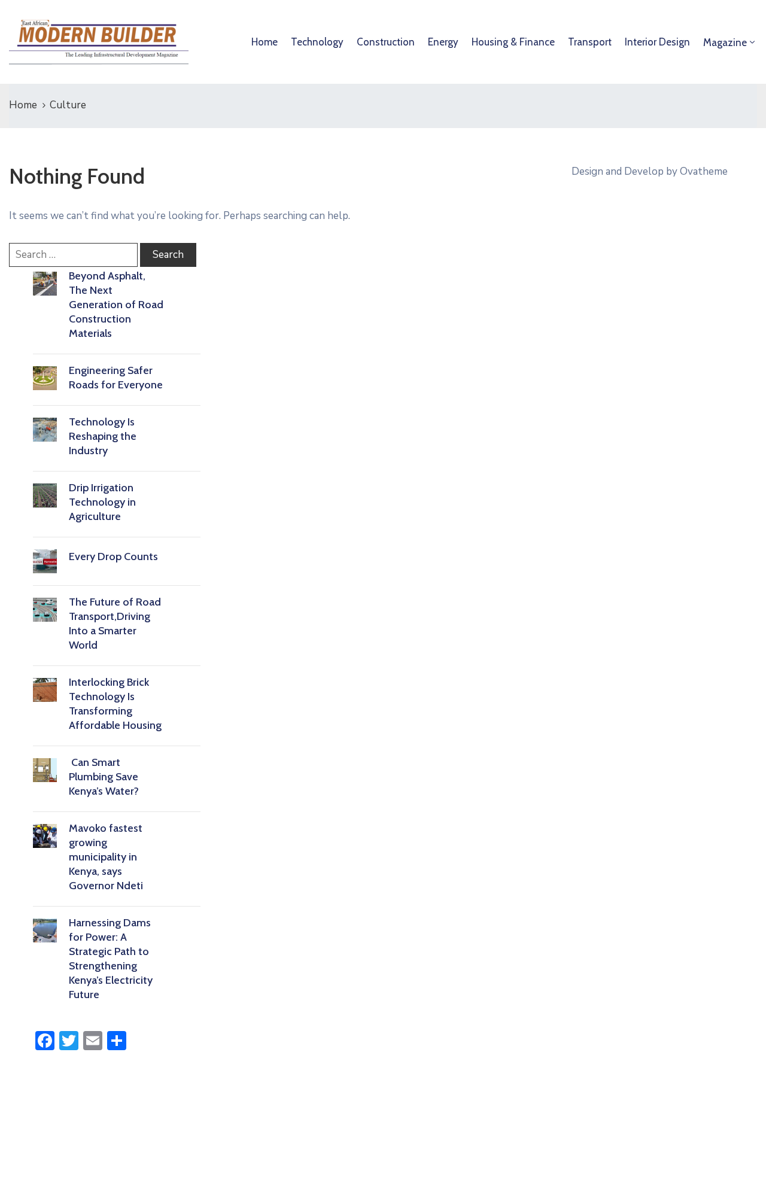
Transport (590, 42)
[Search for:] (73, 255)
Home (264, 42)
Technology (317, 42)
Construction (386, 42)
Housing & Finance (513, 42)
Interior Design (657, 42)
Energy (443, 42)
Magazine (725, 42)
